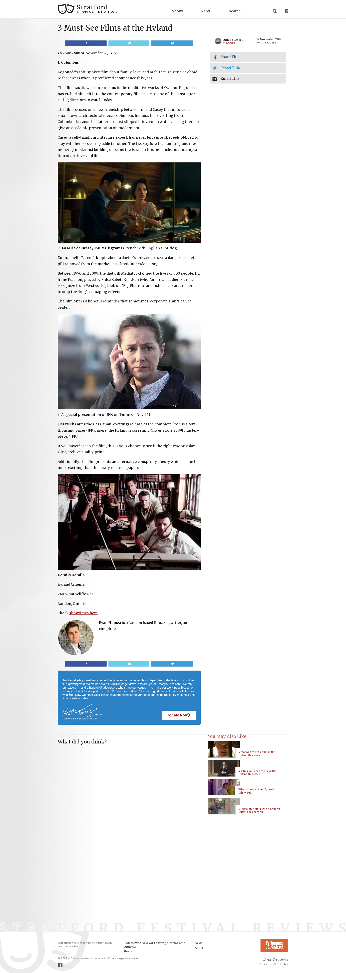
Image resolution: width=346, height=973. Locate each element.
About (199, 948)
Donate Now (177, 715)
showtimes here (83, 613)
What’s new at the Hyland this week (256, 791)
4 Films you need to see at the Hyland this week (257, 773)
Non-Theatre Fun (266, 42)
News (205, 11)
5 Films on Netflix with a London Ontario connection (259, 810)
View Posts (229, 43)
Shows (178, 11)
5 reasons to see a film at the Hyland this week (256, 753)
